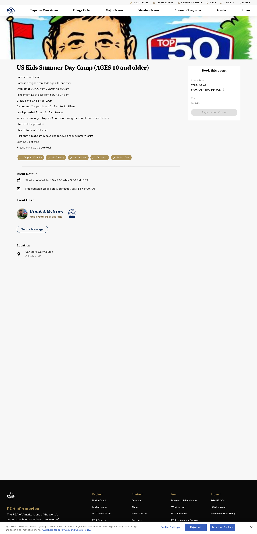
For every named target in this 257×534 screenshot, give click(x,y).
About (246, 10)
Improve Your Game (44, 10)
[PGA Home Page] (11, 10)
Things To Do (82, 10)
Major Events (114, 10)
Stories (222, 10)
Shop (211, 3)
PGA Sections (179, 513)
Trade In (227, 3)
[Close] (251, 527)
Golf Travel (141, 3)
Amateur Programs (188, 10)
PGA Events (99, 520)
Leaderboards (165, 3)
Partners (137, 520)
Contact (136, 500)
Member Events (148, 10)
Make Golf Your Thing (223, 514)
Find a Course (99, 507)
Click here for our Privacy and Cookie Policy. (66, 530)
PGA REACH (217, 501)
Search (246, 2)
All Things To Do (101, 513)
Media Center (139, 514)
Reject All (195, 527)
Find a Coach (99, 500)
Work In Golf (178, 507)
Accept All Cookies (222, 527)
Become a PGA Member (184, 500)
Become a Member (191, 3)
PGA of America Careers (184, 520)
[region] (128, 528)
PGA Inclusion (218, 507)
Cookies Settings (170, 527)
